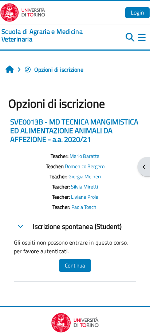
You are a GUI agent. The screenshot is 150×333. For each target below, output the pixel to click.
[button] (20, 226)
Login (137, 12)
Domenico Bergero (84, 166)
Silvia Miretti (84, 187)
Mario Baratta (84, 156)
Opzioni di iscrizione (58, 69)
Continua (75, 265)
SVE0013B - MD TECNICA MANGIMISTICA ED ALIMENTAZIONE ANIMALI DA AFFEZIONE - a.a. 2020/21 (74, 130)
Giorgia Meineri (84, 177)
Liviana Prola (84, 197)
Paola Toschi (84, 207)
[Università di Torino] (23, 11)
